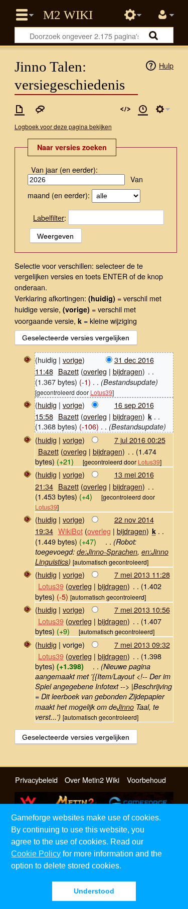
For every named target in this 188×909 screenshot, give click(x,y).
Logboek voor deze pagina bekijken (63, 126)
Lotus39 (101, 392)
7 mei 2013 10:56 (142, 609)
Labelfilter (48, 217)
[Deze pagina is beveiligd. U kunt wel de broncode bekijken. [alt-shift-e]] (125, 109)
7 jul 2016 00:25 (139, 439)
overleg (95, 371)
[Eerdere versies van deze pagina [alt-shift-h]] (143, 109)
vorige (72, 359)
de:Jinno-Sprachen (107, 552)
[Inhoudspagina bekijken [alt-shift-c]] (20, 109)
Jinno (125, 707)
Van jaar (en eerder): (64, 169)
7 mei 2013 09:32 (142, 644)
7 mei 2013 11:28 (142, 574)
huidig (47, 404)
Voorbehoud (146, 779)
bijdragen (127, 371)
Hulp (166, 65)
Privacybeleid (36, 779)
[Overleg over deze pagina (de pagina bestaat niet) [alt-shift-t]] (40, 109)
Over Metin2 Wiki (92, 779)
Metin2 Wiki (68, 15)
